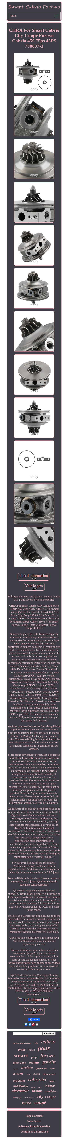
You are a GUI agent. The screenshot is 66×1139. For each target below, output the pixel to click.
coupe (50, 1085)
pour (44, 1048)
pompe (34, 1057)
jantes (52, 1081)
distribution (20, 1086)
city (36, 1043)
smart (21, 1055)
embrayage (17, 1098)
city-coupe (46, 1096)
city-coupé (29, 1097)
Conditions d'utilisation (34, 1131)
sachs (52, 1068)
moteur (34, 1062)
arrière (27, 1067)
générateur (41, 1068)
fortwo (48, 1056)
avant (18, 1073)
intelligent (19, 1080)
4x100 (36, 1074)
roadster (51, 1091)
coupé (40, 1102)
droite (21, 1049)
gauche (49, 1062)
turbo (26, 1103)
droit (28, 1074)
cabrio (48, 1041)
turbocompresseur (22, 1043)
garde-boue (19, 1062)
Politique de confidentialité (34, 1126)
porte (33, 1087)
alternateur (20, 1091)
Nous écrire (34, 1121)
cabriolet (37, 1079)
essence (15, 1069)
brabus (37, 1091)
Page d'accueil (34, 1115)
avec (40, 1087)
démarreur (49, 1074)
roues (32, 1049)
